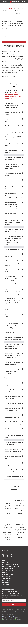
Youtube (5, 584)
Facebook (6, 580)
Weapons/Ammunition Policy (10, 571)
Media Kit (5, 586)
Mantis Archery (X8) (9, 591)
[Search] (22, 2)
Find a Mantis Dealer (10, 564)
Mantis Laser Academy (10, 593)
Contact (5, 562)
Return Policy (7, 574)
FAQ (3, 561)
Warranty (6, 576)
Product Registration (10, 566)
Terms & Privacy (8, 578)
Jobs (4, 588)
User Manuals (7, 568)
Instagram (6, 582)
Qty (3, 35)
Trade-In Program (9, 590)
